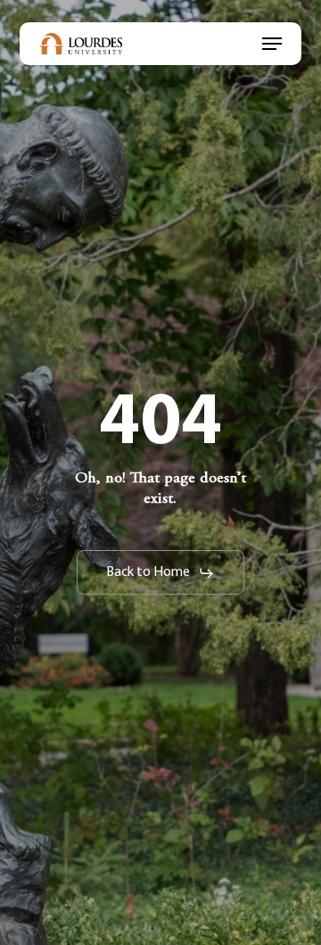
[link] (81, 43)
